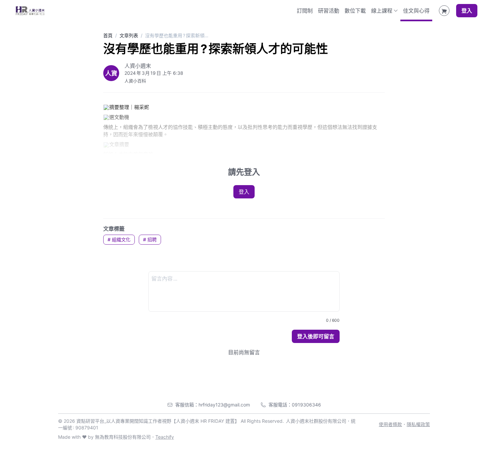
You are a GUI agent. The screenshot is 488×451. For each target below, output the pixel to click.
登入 (466, 10)
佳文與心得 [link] (416, 10)
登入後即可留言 (315, 336)
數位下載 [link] (355, 10)
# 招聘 (150, 239)
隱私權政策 (418, 424)
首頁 (108, 35)
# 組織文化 (119, 239)
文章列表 (129, 35)
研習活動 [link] (328, 10)
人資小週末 (137, 65)
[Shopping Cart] (444, 10)
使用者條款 (390, 424)
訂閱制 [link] (305, 10)
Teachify (164, 437)
